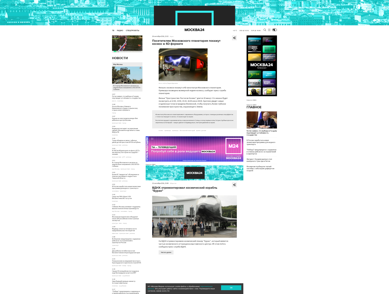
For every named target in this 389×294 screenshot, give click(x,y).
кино (120, 223)
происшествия (116, 123)
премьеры (168, 130)
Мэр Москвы (118, 64)
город (114, 113)
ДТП (123, 157)
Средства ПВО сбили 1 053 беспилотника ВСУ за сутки (122, 197)
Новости (120, 58)
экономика (115, 191)
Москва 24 (194, 29)
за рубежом (126, 275)
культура (115, 223)
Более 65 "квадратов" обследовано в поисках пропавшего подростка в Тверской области (125, 176)
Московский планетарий (187, 130)
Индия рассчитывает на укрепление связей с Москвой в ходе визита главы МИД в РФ (126, 130)
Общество (173, 183)
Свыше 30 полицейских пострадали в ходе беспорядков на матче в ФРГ (125, 272)
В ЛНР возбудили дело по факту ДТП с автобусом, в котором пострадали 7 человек (126, 152)
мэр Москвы (116, 169)
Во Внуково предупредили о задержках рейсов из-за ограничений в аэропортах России (126, 241)
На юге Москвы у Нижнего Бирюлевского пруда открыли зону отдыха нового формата (125, 108)
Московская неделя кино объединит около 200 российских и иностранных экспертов (125, 219)
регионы (125, 145)
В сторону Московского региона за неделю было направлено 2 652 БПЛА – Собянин (127, 88)
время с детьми (201, 130)
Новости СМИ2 (150, 164)
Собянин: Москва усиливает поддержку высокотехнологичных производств (126, 208)
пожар (124, 265)
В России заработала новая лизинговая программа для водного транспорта (126, 187)
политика (120, 101)
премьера (175, 130)
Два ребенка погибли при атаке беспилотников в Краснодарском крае (126, 252)
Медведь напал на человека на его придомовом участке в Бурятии (124, 230)
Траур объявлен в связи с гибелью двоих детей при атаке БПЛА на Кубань (126, 141)
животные (115, 233)
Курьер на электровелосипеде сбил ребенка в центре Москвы (125, 119)
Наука (171, 36)
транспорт (123, 191)
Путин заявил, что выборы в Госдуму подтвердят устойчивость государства (126, 97)
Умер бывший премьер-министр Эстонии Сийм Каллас (123, 282)
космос (161, 130)
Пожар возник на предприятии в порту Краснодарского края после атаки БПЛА (126, 262)
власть (114, 101)
